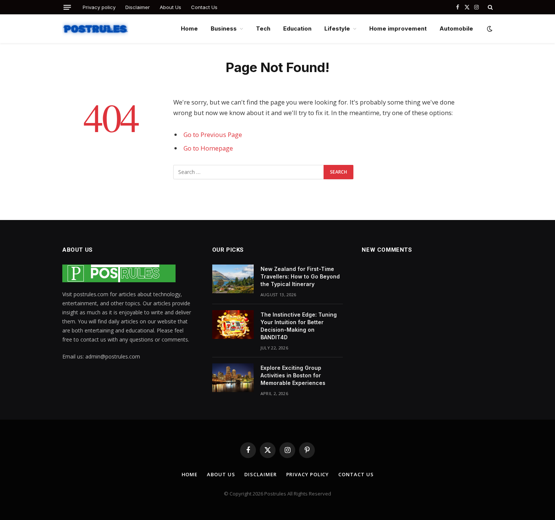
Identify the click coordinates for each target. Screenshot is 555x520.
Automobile (456, 28)
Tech (263, 28)
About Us (170, 7)
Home (189, 28)
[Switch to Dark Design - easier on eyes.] (489, 29)
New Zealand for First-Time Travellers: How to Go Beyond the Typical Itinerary (300, 276)
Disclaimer (137, 7)
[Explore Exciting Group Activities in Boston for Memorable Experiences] (233, 377)
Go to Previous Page (212, 134)
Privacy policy (99, 7)
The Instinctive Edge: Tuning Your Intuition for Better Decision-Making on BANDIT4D (299, 325)
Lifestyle (337, 28)
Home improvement (398, 28)
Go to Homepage (208, 148)
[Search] (489, 7)
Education (297, 28)
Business (224, 28)
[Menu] (67, 7)
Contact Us (204, 7)
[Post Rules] (95, 28)
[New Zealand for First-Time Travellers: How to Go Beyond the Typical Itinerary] (233, 279)
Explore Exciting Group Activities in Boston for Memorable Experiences (294, 375)
